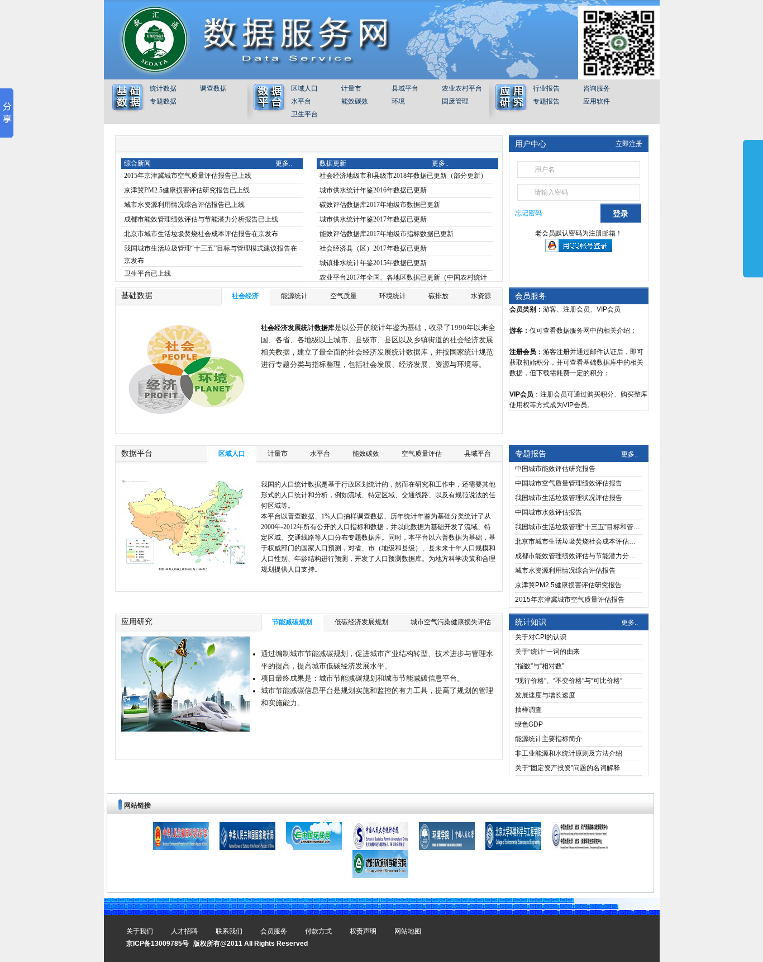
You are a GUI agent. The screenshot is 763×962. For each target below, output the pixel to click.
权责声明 (363, 931)
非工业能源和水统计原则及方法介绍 (568, 753)
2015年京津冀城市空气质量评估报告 (569, 599)
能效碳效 (354, 101)
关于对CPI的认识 (540, 637)
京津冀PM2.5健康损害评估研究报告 (568, 585)
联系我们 (229, 931)
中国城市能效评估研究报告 (555, 469)
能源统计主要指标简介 (548, 739)
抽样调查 (528, 710)
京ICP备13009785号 (157, 943)
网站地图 (407, 931)
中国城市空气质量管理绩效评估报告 (568, 483)
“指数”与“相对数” (539, 666)
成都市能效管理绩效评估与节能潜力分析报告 (578, 556)
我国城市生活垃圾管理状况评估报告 (568, 498)
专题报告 (546, 101)
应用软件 (596, 101)
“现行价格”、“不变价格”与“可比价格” (568, 681)
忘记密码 (528, 213)
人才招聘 (184, 931)
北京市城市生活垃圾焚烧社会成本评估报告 (578, 541)
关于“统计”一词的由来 (547, 652)
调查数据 (213, 88)
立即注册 (629, 144)
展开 (753, 208)
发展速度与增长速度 (545, 695)
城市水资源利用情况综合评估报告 (565, 570)
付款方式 (318, 931)
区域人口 (304, 88)
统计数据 (163, 88)
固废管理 (455, 101)
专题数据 (163, 101)
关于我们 (139, 931)
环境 (398, 101)
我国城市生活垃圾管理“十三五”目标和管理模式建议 (578, 527)
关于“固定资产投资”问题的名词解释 (567, 768)
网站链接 (137, 805)
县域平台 (405, 88)
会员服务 (530, 295)
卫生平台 (304, 114)
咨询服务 (596, 88)
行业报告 (546, 88)
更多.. (629, 454)
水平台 (301, 101)
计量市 (351, 88)
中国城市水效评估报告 (548, 512)
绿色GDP (529, 724)
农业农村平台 (462, 88)
